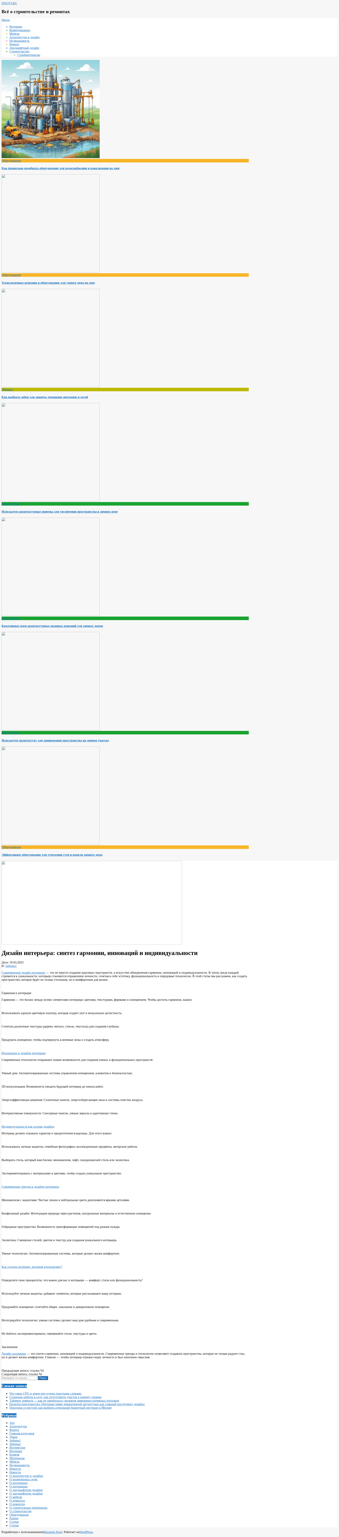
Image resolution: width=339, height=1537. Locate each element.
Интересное (17, 1447)
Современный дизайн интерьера (23, 972)
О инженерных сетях (23, 1479)
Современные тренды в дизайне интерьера (30, 1186)
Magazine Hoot (52, 1532)
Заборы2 (15, 1444)
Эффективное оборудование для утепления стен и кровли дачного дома (52, 854)
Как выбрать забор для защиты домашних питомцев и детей (45, 397)
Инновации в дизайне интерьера (24, 1053)
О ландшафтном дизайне (26, 1490)
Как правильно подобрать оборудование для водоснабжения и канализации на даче (61, 168)
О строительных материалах (28, 1507)
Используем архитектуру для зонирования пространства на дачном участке (55, 740)
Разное (13, 1518)
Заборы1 (7, 389)
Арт (12, 1422)
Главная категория (21, 1433)
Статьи (14, 1521)
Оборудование (11, 160)
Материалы (17, 1458)
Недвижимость (19, 1465)
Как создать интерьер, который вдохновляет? (32, 1266)
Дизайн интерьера (14, 1353)
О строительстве (20, 1511)
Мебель (14, 1461)
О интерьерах (18, 1483)
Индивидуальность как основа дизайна (28, 1126)
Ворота (14, 1430)
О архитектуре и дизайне (26, 1475)
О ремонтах (17, 1500)
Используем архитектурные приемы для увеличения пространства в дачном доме (60, 511)
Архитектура (10, 503)
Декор (13, 1437)
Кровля (14, 1454)
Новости (15, 1468)
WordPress (86, 1532)
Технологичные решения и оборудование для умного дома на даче (48, 282)
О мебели (15, 1497)
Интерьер (15, 1451)
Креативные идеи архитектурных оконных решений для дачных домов (52, 626)
